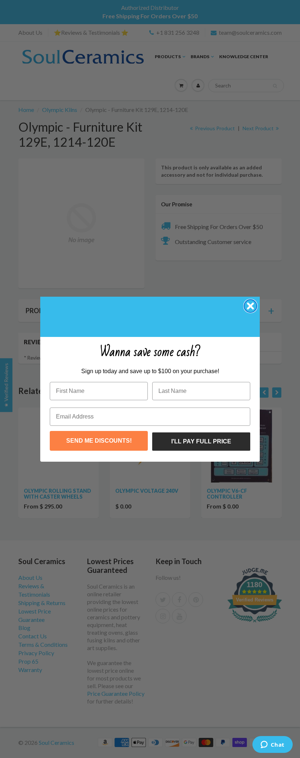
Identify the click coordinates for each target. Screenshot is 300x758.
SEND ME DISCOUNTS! (99, 441)
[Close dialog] (250, 306)
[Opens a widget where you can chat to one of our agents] (272, 745)
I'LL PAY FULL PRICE (201, 441)
